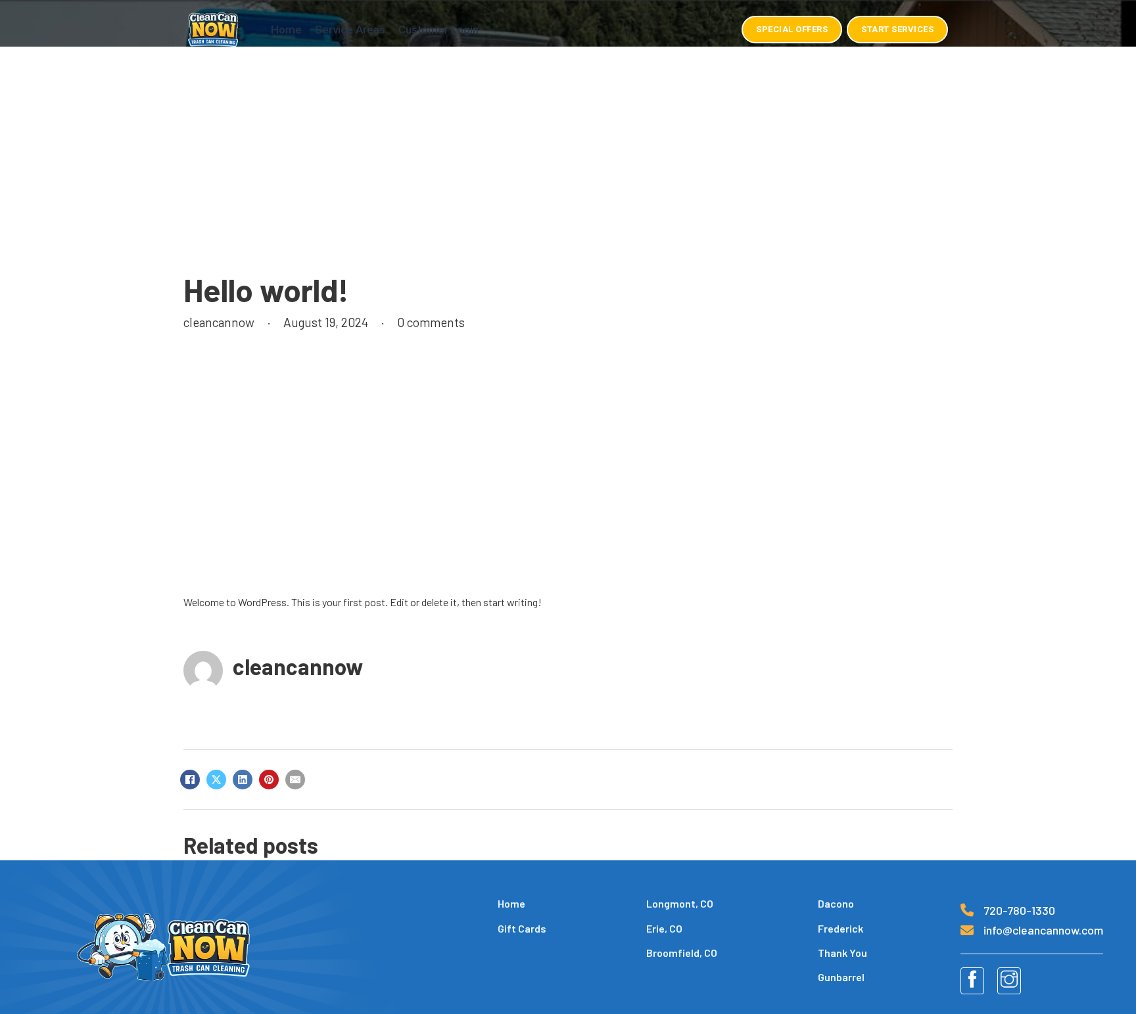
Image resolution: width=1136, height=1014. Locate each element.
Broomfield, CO (681, 952)
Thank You (842, 952)
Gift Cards (522, 928)
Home (286, 29)
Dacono (836, 903)
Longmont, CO (679, 903)
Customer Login (438, 29)
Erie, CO (664, 928)
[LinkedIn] (242, 779)
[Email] (295, 779)
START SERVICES (897, 29)
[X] (216, 779)
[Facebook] (190, 779)
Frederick (840, 928)
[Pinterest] (269, 779)
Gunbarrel (841, 977)
